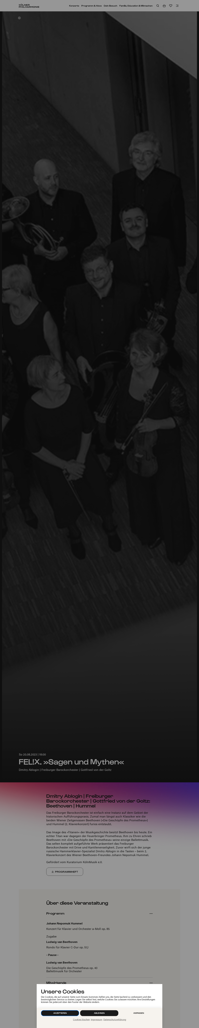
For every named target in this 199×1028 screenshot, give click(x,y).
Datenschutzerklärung (114, 1020)
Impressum (96, 1020)
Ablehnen (99, 1013)
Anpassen (138, 1013)
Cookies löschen (81, 1020)
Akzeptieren (60, 1013)
